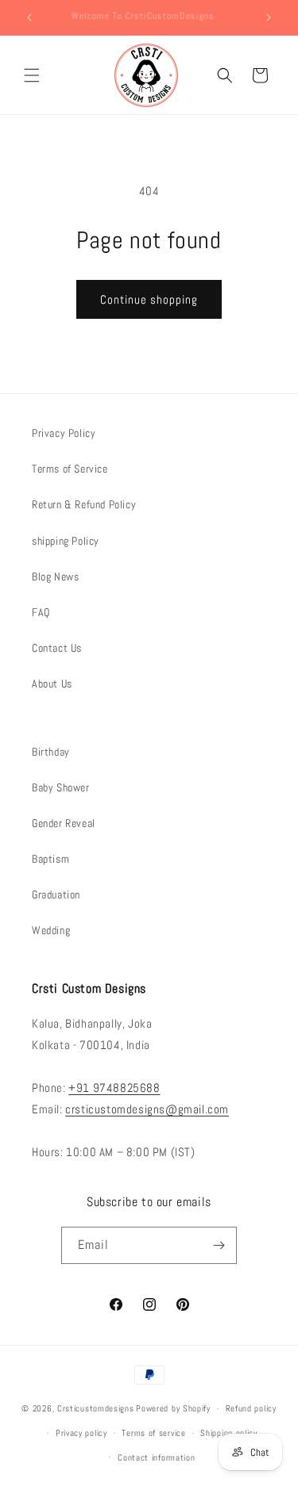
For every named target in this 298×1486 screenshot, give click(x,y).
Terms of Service (70, 469)
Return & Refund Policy (84, 504)
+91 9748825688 (114, 1087)
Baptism (50, 859)
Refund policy (251, 1408)
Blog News (55, 576)
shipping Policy (65, 541)
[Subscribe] (218, 1245)
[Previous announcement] (29, 17)
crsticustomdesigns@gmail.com (147, 1108)
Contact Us (57, 648)
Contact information (156, 1457)
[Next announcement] (268, 17)
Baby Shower (61, 787)
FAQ (41, 612)
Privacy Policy (63, 433)
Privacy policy (81, 1432)
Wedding (51, 930)
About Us (52, 683)
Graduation (56, 894)
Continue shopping (149, 299)
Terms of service (153, 1432)
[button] (31, 75)
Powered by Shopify (173, 1408)
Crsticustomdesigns (95, 1408)
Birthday (51, 752)
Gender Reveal (63, 823)
